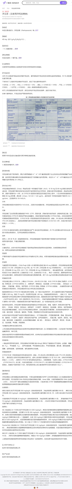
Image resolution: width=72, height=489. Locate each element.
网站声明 (44, 472)
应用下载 (50, 472)
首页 (3, 8)
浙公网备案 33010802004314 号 (63, 474)
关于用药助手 (16, 472)
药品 (8, 8)
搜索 (63, 2)
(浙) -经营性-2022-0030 (46, 474)
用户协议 (23, 472)
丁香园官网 (56, 472)
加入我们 (34, 472)
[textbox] (42, 3)
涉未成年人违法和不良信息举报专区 (54, 483)
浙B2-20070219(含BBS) (33, 474)
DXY (15, 474)
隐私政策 (28, 472)
